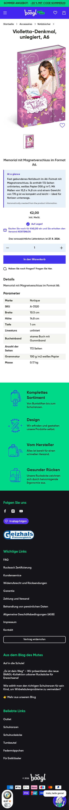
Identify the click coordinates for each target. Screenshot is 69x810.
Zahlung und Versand (16, 599)
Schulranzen (10, 727)
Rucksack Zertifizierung (17, 567)
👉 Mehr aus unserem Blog (19, 697)
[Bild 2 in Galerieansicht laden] (40, 142)
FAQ (6, 560)
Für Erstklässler (12, 758)
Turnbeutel (9, 743)
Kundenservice (12, 575)
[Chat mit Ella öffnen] (59, 800)
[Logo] (34, 13)
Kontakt (8, 630)
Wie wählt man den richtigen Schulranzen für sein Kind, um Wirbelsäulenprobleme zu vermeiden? (33, 688)
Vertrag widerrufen (34, 639)
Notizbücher (44, 24)
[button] (64, 13)
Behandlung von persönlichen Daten (25, 606)
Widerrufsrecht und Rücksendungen (25, 583)
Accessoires (26, 24)
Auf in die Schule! (13, 663)
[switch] (7, 805)
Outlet (7, 719)
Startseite (8, 24)
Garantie (8, 591)
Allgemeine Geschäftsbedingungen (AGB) (29, 614)
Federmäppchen (13, 750)
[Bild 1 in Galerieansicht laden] (28, 142)
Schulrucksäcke (12, 735)
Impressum (10, 622)
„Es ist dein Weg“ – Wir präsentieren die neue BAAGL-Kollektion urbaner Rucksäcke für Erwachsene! (31, 675)
